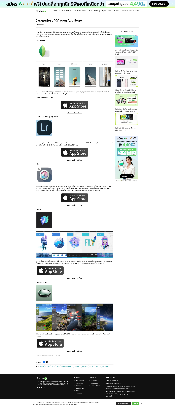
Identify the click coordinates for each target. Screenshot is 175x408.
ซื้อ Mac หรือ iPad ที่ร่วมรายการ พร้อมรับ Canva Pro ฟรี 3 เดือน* (126, 72)
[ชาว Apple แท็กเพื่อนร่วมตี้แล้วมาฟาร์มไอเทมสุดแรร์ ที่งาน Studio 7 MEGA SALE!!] (126, 41)
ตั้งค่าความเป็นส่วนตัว (123, 404)
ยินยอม (136, 404)
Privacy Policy (79, 393)
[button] (87, 4)
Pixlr (92, 366)
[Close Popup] (141, 404)
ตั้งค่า (75, 405)
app (47, 366)
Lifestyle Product (80, 381)
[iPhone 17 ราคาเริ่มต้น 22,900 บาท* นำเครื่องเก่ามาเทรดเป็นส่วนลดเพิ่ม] (126, 81)
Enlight (58, 366)
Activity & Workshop (95, 386)
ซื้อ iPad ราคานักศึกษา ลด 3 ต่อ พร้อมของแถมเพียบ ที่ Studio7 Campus (126, 110)
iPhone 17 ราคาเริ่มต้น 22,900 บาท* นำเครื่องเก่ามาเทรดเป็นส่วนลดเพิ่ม (125, 91)
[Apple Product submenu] (71, 10)
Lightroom (76, 366)
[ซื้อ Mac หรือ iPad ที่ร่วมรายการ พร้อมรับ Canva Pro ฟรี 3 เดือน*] (126, 62)
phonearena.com (54, 355)
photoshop (85, 366)
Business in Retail (80, 388)
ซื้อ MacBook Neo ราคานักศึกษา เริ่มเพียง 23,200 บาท (125, 129)
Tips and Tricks (79, 383)
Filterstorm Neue (66, 366)
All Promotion (94, 381)
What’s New (78, 386)
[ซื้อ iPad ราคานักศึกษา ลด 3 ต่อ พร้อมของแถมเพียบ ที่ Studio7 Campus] (126, 100)
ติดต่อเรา (78, 390)
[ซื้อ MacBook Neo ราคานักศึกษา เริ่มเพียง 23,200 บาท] (126, 119)
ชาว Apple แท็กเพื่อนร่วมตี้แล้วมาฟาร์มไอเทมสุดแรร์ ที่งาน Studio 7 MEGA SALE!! (126, 52)
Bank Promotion (95, 383)
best (52, 366)
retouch (97, 366)
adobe (42, 366)
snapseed (105, 366)
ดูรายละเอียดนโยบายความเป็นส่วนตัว (42, 405)
